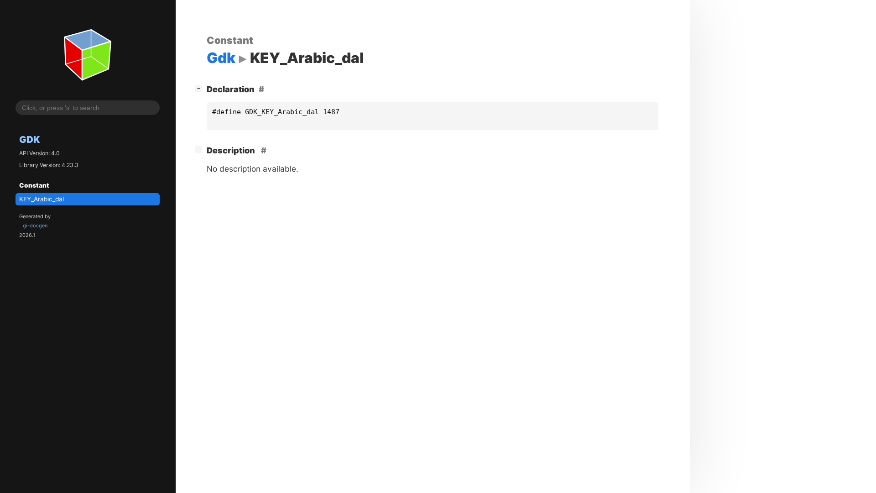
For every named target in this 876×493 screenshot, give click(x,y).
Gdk (29, 139)
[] (200, 88)
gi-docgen (35, 225)
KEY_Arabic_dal (41, 199)
